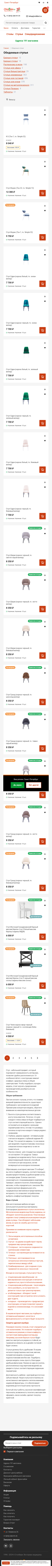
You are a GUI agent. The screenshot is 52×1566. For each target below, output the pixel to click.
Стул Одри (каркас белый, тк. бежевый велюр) (22, 463)
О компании (9, 1466)
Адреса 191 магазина (26, 41)
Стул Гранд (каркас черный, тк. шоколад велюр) (19, 696)
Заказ (6, 28)
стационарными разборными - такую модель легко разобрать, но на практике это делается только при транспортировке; (26, 1287)
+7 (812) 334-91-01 (13, 16)
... (44, 27)
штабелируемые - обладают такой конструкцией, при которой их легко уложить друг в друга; (26, 1296)
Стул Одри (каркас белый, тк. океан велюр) (21, 277)
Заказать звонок (12, 1539)
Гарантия (36, 28)
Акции (6, 1495)
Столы (10, 34)
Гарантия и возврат (12, 1520)
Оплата (15, 28)
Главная (6, 48)
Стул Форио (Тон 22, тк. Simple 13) (20, 188)
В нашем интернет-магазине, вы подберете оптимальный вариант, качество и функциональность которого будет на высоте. (25, 1316)
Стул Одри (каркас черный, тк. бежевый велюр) (18, 510)
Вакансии (8, 1482)
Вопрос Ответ (9, 1523)
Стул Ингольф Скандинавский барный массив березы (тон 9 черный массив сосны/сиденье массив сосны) (22, 978)
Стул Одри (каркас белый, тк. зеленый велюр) (22, 370)
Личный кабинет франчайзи (15, 1479)
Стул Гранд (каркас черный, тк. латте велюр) (21, 835)
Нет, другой (33, 785)
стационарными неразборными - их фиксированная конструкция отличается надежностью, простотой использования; (25, 1279)
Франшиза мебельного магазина (17, 1476)
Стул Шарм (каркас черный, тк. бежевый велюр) (19, 649)
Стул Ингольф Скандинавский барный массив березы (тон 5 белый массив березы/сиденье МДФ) (22, 929)
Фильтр (12, 100)
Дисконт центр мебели (13, 1473)
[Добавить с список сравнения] (45, 110)
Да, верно (18, 785)
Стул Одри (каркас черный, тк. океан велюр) (21, 324)
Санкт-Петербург (11, 3)
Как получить (9, 1516)
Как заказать (9, 1510)
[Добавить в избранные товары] (45, 115)
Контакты (8, 1470)
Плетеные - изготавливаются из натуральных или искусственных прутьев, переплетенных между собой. (25, 1260)
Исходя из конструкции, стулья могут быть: (24, 1273)
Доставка (25, 28)
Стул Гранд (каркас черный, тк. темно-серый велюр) (22, 742)
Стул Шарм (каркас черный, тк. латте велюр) (21, 603)
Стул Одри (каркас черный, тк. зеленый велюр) (18, 417)
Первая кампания (15, 1451)
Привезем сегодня (35, 528)
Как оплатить (9, 1513)
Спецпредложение (35, 34)
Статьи (6, 1498)
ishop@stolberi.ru (35, 16)
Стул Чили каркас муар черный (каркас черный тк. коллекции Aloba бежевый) (21, 1027)
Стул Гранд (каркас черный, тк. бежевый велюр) (19, 881)
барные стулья (29, 1338)
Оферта (7, 1485)
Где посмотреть (36, 916)
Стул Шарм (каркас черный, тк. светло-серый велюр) (19, 556)
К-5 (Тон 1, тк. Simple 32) (16, 136)
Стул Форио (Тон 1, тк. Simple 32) (19, 232)
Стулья (19, 34)
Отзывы (7, 1501)
